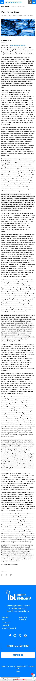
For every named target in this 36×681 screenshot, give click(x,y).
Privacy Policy (5, 666)
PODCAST (23, 620)
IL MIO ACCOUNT (23, 617)
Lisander (4, 625)
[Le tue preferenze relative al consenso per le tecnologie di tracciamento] (33, 678)
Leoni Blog (5, 622)
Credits (18, 672)
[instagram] (14, 635)
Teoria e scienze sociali (17, 45)
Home (2, 7)
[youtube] (25, 635)
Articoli (7, 7)
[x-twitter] (20, 635)
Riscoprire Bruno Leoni (8, 628)
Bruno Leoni (5, 617)
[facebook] (10, 635)
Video (3, 620)
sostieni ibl (18, 655)
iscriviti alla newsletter (18, 646)
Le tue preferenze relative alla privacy (25, 667)
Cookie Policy (13, 666)
